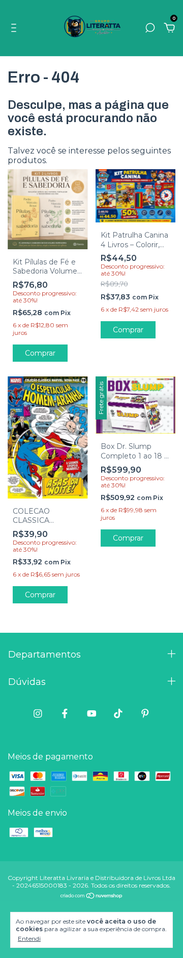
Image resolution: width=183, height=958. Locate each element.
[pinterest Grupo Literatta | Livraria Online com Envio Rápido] (145, 713)
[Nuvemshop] (92, 896)
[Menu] (15, 28)
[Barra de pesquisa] (150, 28)
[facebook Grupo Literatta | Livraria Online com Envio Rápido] (65, 713)
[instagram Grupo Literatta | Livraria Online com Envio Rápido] (38, 713)
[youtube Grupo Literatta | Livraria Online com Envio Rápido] (92, 713)
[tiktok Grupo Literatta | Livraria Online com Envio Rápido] (118, 713)
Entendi (29, 938)
